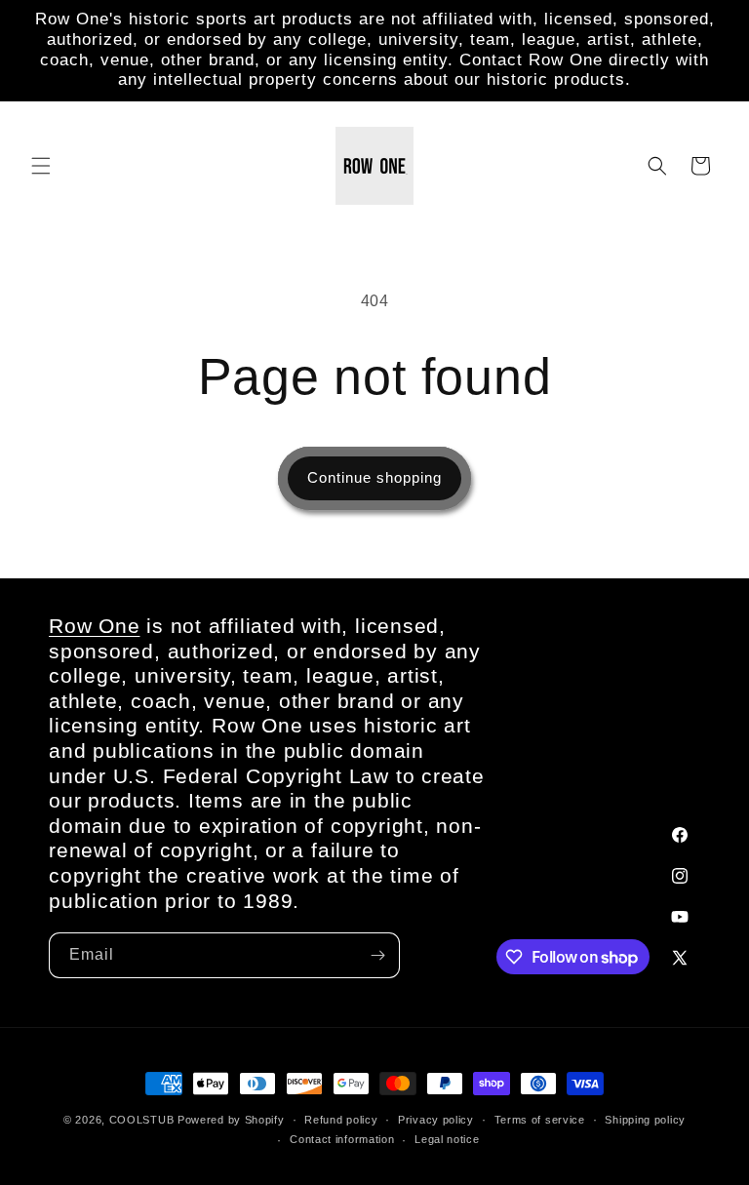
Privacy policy (436, 1120)
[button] (41, 165)
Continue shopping (374, 477)
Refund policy (340, 1120)
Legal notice (446, 1139)
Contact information (342, 1139)
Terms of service (539, 1120)
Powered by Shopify (231, 1120)
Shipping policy (645, 1120)
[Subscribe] (377, 955)
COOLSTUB (142, 1120)
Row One (94, 625)
